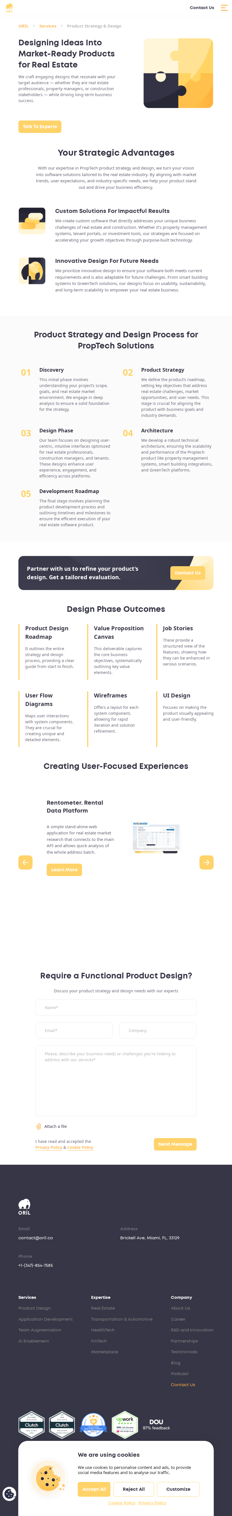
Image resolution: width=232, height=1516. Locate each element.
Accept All (94, 1489)
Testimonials (184, 1352)
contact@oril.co (35, 1238)
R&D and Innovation (192, 1330)
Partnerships (184, 1341)
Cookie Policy (122, 1503)
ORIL (23, 26)
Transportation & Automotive (121, 1319)
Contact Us (202, 8)
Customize (178, 1489)
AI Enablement (33, 1341)
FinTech (99, 1341)
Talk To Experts (40, 126)
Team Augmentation (39, 1330)
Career (178, 1319)
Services (47, 26)
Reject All (134, 1489)
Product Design (34, 1308)
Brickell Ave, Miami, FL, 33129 (149, 1238)
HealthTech (103, 1330)
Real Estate (103, 1308)
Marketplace (104, 1352)
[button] (25, 862)
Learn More (64, 870)
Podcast (179, 1374)
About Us (180, 1308)
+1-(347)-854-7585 (35, 1265)
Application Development (45, 1319)
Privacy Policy (152, 1503)
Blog (176, 1363)
